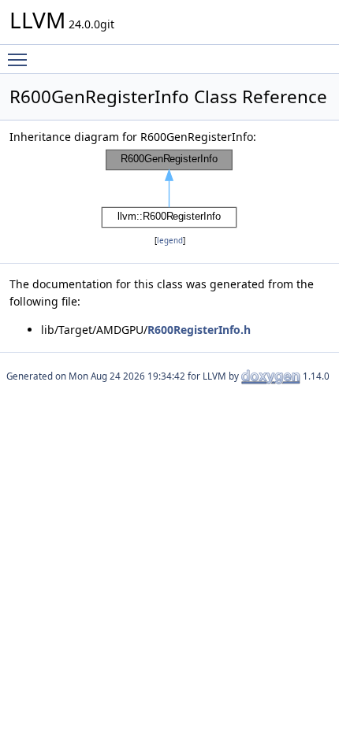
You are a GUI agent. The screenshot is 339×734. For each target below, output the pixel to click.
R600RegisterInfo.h (199, 329)
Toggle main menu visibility (20, 59)
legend (170, 240)
